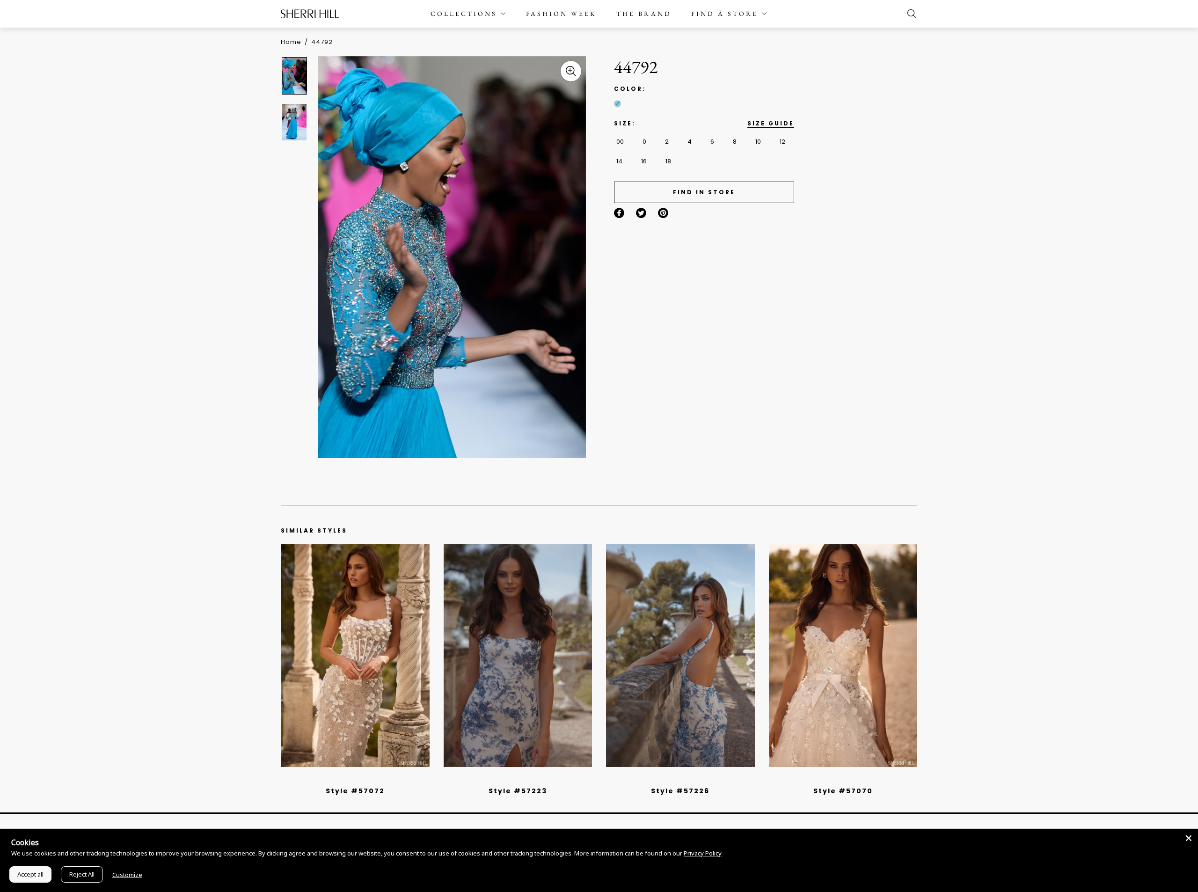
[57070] (843, 655)
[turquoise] (617, 103)
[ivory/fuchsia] (521, 779)
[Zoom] (571, 71)
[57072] (355, 655)
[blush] (358, 779)
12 (782, 141)
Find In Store (704, 192)
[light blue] (351, 779)
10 (758, 141)
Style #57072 (355, 791)
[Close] (1188, 838)
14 (619, 161)
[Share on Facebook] (619, 213)
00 (620, 141)
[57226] (680, 655)
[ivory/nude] (365, 779)
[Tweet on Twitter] (641, 213)
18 (668, 161)
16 (644, 161)
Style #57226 (680, 791)
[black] (344, 779)
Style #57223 (518, 791)
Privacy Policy (703, 853)
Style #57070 (843, 791)
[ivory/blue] (514, 779)
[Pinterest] (663, 213)
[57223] (518, 655)
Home (291, 41)
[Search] (909, 13)
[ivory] (832, 779)
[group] (296, 75)
